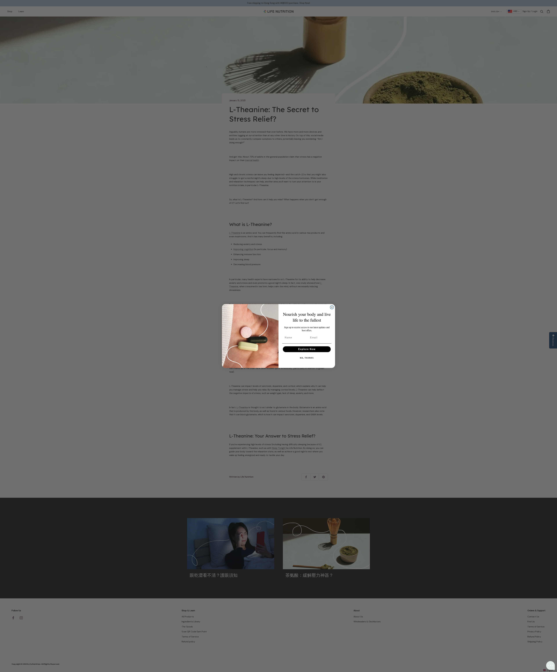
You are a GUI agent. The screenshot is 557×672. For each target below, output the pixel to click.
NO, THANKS (307, 358)
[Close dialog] (332, 307)
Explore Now (306, 349)
